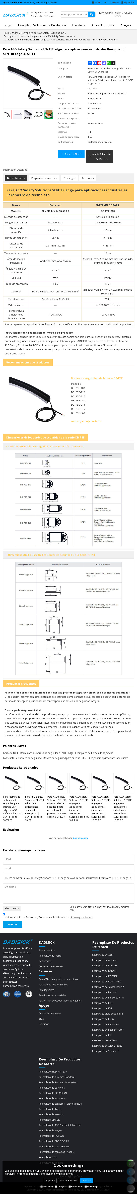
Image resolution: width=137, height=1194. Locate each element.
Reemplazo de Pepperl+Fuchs (108, 1029)
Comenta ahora (80, 838)
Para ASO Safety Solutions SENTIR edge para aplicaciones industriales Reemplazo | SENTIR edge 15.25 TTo (122, 808)
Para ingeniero (46, 989)
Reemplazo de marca (50, 955)
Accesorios (88, 178)
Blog (41, 1018)
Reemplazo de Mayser (50, 1130)
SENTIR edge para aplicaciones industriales (105, 758)
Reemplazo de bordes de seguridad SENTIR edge (46, 753)
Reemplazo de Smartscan (52, 1098)
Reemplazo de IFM (102, 1008)
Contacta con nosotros (51, 966)
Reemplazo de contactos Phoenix (56, 1151)
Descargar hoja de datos (86, 421)
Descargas (69, 178)
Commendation (113, 3)
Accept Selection (68, 1180)
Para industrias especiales (52, 995)
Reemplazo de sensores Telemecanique (60, 1103)
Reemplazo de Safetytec (51, 1087)
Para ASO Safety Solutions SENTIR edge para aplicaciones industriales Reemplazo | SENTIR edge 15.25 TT (100, 808)
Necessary (48, 1186)
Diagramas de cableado (44, 178)
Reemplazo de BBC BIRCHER (54, 1141)
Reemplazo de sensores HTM (108, 997)
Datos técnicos (16, 178)
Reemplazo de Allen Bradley (107, 1045)
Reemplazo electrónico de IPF (107, 1013)
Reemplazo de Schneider (105, 1051)
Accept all (87, 1180)
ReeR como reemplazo (104, 1040)
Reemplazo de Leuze (103, 1019)
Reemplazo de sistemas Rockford (57, 1077)
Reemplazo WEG (47, 1157)
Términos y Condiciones (81, 917)
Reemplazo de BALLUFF (104, 965)
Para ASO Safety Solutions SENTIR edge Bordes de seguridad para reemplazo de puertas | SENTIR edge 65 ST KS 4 (56, 806)
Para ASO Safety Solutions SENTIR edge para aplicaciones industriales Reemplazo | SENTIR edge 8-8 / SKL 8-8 (79, 808)
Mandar (13, 924)
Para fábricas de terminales (53, 984)
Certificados (45, 961)
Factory (98, 3)
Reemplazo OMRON (49, 1119)
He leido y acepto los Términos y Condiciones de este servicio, (48, 917)
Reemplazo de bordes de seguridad (94, 753)
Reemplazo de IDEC (102, 1002)
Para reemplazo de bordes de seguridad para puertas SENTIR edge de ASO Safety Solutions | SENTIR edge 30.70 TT (13, 808)
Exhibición (44, 1024)
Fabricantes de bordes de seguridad (22, 758)
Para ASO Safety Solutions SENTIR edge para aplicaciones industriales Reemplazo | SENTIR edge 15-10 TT (34, 808)
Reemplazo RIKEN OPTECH (53, 1071)
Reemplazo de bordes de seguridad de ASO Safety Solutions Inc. (38, 36)
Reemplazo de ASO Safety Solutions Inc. (42, 32)
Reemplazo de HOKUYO (51, 1135)
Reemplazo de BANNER (104, 970)
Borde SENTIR (11, 753)
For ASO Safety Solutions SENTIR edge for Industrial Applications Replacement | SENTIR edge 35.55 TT (110, 80)
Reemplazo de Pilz (102, 1035)
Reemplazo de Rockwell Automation (58, 1082)
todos (15, 32)
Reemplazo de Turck (50, 1109)
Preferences (77, 1186)
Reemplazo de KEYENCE (104, 976)
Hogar (9, 25)
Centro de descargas (50, 1013)
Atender (77, 25)
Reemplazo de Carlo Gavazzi (54, 1146)
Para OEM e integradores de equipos (58, 979)
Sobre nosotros (101, 25)
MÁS (26, 985)
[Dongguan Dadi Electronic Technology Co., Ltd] (15, 14)
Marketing (92, 1186)
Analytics (62, 1186)
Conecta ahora (73, 154)
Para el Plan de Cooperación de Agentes (60, 1000)
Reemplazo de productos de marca (40, 25)
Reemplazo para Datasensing (108, 986)
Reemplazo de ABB (102, 954)
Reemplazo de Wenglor (51, 1114)
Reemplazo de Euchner (104, 992)
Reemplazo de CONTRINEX (106, 981)
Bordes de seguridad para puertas (61, 758)
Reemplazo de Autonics (104, 960)
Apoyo (125, 25)
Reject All (50, 1180)
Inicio (7, 32)
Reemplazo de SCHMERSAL (53, 1093)
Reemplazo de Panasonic (105, 1024)
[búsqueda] (91, 14)
